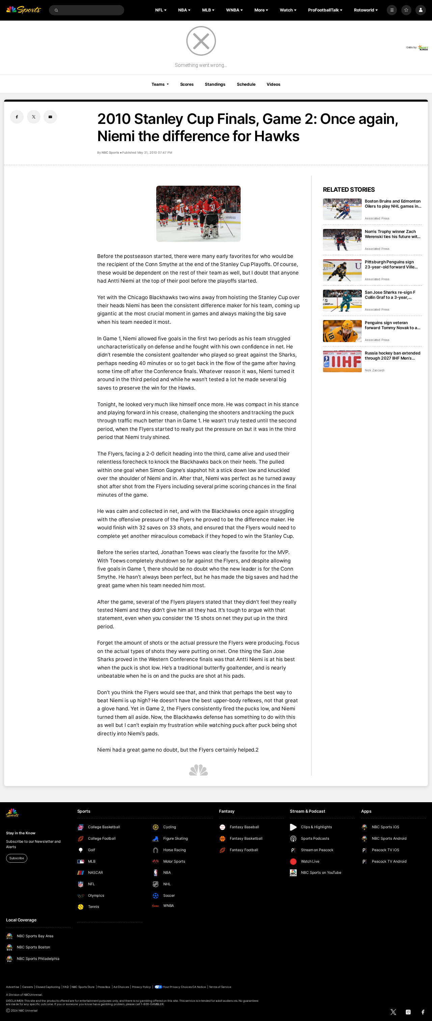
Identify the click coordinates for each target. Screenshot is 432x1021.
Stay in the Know (20, 833)
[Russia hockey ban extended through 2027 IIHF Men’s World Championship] (342, 361)
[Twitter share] (33, 117)
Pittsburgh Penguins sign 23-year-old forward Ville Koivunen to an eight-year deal (389, 264)
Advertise (12, 987)
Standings (215, 84)
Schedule (246, 84)
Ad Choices (121, 987)
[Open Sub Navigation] (166, 10)
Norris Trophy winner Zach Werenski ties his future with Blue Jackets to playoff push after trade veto (392, 234)
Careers (27, 987)
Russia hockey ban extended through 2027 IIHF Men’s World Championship (393, 355)
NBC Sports (110, 152)
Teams (158, 84)
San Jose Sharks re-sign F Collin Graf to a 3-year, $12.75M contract (390, 295)
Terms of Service (220, 987)
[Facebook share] (17, 117)
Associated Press (377, 218)
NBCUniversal (33, 994)
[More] (392, 10)
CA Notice (199, 987)
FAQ (66, 987)
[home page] (23, 10)
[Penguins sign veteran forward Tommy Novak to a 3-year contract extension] (342, 331)
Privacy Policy (141, 987)
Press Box (104, 987)
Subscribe (16, 858)
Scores (187, 84)
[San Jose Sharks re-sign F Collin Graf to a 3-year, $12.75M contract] (342, 301)
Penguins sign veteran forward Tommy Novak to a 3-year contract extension (391, 325)
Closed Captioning (48, 987)
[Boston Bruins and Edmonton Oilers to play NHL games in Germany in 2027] (342, 209)
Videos (273, 84)
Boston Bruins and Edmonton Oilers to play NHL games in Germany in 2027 (393, 204)
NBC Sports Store (83, 987)
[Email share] (50, 117)
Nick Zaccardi (374, 370)
